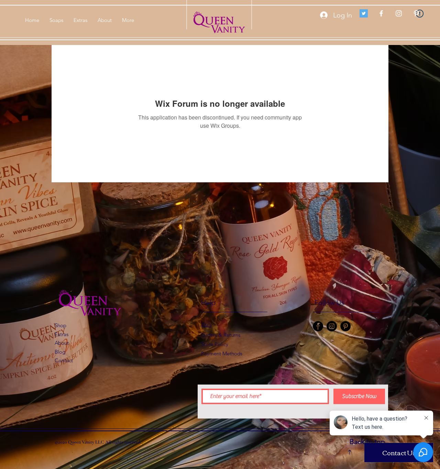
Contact (64, 360)
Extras (61, 334)
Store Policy (214, 344)
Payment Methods (222, 353)
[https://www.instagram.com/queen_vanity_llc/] (332, 326)
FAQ (206, 325)
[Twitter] (364, 13)
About (62, 343)
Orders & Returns (221, 335)
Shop (60, 325)
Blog (60, 351)
